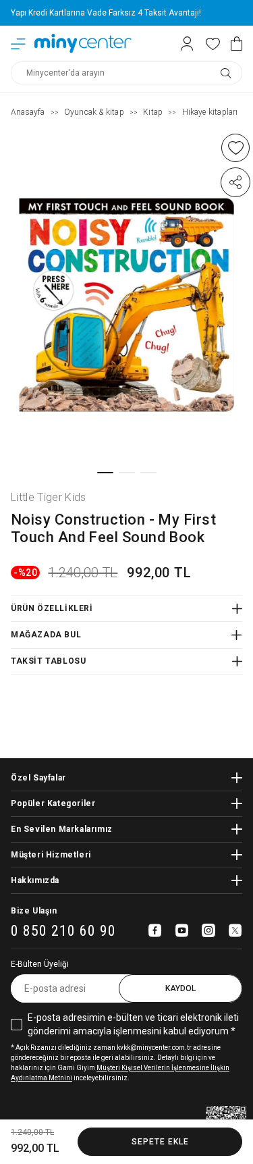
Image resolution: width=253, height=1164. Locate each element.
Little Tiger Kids (48, 497)
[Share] (235, 182)
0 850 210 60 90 (63, 931)
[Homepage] (83, 43)
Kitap (153, 112)
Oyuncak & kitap (94, 112)
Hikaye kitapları (210, 112)
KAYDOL (180, 988)
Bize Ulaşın (34, 911)
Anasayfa (28, 112)
